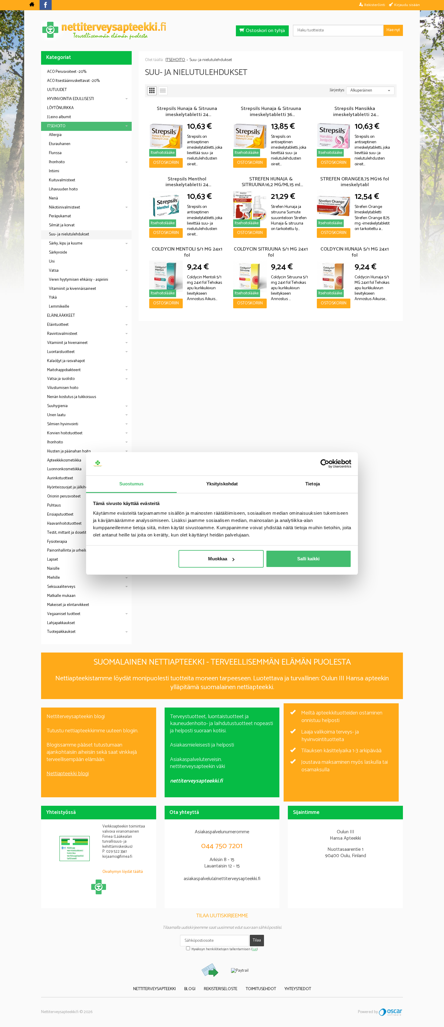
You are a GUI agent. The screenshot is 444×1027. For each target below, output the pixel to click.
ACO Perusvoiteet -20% (66, 72)
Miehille (53, 578)
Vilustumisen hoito (62, 388)
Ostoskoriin (166, 162)
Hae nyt (393, 30)
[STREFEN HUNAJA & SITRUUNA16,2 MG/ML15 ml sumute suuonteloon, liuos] (250, 206)
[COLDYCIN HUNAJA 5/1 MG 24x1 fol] (333, 276)
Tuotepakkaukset (61, 632)
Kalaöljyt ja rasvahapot (66, 361)
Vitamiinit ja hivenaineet (67, 343)
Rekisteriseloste (220, 989)
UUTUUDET (57, 90)
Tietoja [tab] (312, 483)
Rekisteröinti (374, 5)
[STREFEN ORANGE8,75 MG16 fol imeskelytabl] (333, 206)
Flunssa (55, 153)
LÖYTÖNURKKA (60, 108)
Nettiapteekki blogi (68, 773)
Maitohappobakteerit (64, 370)
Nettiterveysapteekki (154, 989)
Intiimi (54, 171)
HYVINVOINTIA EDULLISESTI (70, 99)
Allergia (55, 135)
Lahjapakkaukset (61, 623)
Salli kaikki (308, 558)
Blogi (189, 989)
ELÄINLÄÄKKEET (61, 316)
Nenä (53, 198)
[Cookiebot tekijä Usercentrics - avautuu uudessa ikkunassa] (324, 463)
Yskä (53, 297)
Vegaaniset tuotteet (63, 614)
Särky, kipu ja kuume (65, 243)
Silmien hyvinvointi (62, 424)
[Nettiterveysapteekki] (32, 5)
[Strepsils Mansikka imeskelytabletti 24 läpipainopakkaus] (333, 136)
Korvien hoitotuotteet (64, 433)
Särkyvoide (58, 252)
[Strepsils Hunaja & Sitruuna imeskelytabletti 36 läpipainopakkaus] (250, 136)
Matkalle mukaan (61, 596)
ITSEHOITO (56, 126)
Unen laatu (56, 415)
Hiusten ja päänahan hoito (69, 451)
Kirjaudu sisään (407, 5)
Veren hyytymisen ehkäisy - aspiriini (78, 280)
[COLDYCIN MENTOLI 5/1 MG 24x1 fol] (166, 276)
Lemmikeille (59, 306)
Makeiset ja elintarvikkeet (68, 605)
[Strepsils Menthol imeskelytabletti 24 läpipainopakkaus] (166, 206)
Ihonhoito (57, 162)
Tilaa (257, 940)
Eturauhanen (59, 144)
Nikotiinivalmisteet (64, 207)
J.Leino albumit (59, 117)
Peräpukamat (60, 216)
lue (254, 949)
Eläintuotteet (58, 325)
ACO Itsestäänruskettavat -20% (73, 81)
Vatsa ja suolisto (61, 379)
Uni (52, 261)
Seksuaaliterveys (61, 587)
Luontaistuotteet (61, 352)
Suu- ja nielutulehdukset (69, 234)
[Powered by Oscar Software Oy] (391, 1012)
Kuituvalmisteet (62, 180)
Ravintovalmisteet (62, 334)
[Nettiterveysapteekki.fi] (222, 30)
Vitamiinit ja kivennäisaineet (72, 289)
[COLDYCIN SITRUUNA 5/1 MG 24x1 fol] (250, 276)
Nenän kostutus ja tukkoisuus (71, 397)
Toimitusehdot (261, 989)
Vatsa (54, 270)
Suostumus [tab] (131, 483)
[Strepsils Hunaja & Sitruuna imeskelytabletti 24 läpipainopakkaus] (166, 136)
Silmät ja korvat (62, 225)
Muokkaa (217, 558)
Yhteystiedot (298, 989)
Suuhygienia (57, 406)
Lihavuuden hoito (63, 189)
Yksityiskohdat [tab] (222, 483)
